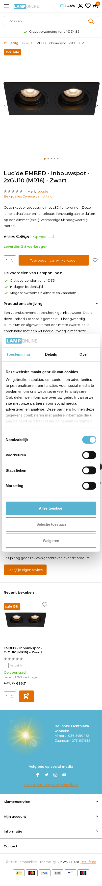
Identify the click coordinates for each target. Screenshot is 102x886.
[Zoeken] (91, 21)
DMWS (62, 862)
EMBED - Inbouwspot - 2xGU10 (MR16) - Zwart (23, 650)
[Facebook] (38, 775)
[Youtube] (64, 775)
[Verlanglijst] (88, 6)
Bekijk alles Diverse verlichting (28, 196)
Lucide (42, 191)
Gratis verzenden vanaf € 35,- (33, 280)
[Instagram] (55, 775)
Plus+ (75, 862)
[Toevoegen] (26, 696)
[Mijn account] (80, 6)
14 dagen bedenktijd (26, 287)
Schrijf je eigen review (25, 570)
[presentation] (5, 105)
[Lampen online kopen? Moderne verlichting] (26, 6)
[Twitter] (47, 775)
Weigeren (51, 540)
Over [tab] (83, 354)
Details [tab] (51, 354)
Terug (13, 43)
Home (25, 43)
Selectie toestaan (51, 524)
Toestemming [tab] (18, 354)
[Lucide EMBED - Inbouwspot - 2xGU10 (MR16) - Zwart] (25, 622)
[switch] (89, 455)
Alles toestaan (51, 508)
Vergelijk (16, 665)
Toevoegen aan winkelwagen (53, 260)
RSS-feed (88, 862)
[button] (45, 159)
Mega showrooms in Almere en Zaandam (43, 293)
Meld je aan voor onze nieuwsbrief (51, 784)
